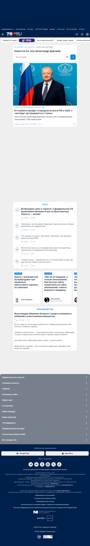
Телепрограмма (41, 29)
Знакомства (20, 29)
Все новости (30, 47)
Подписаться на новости (13, 377)
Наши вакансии (9, 417)
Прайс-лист (7, 400)
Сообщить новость (10, 383)
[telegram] (31, 464)
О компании (7, 406)
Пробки (82, 29)
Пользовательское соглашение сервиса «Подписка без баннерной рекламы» (45, 504)
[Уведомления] (82, 34)
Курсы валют (72, 29)
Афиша (52, 29)
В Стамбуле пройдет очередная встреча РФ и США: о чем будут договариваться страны (43, 112)
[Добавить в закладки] (74, 124)
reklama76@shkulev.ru (63, 491)
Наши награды (8, 411)
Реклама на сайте (10, 394)
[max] (48, 464)
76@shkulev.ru (54, 483)
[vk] (36, 464)
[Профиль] (87, 34)
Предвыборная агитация (13, 428)
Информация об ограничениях (45, 495)
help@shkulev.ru (50, 486)
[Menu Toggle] (2, 34)
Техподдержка (9, 423)
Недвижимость (7, 29)
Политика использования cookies (45, 498)
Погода (30, 29)
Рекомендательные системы (45, 501)
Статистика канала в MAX (13, 434)
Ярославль (18, 47)
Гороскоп (61, 29)
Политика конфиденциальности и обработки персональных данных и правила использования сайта (45, 507)
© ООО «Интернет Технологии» (45, 531)
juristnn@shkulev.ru (67, 485)
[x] (53, 464)
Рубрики (6, 389)
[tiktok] (59, 464)
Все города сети (9, 440)
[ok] (42, 464)
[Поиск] (76, 34)
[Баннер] (27, 40)
